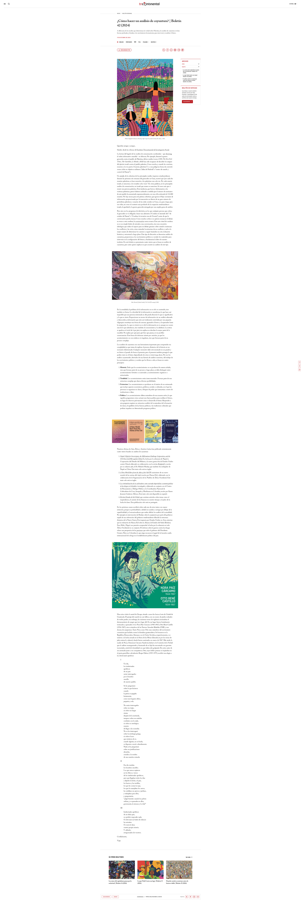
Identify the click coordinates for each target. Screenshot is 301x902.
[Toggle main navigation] (5, 4)
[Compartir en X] (163, 50)
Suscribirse (186, 101)
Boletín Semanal (127, 13)
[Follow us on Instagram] (194, 896)
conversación (139, 221)
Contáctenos (140, 897)
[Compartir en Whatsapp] (171, 50)
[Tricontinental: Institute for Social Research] (149, 3)
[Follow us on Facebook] (190, 896)
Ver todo (188, 857)
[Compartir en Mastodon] (182, 50)
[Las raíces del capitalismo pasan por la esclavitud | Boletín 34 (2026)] (122, 870)
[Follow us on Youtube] (198, 896)
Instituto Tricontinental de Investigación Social (153, 150)
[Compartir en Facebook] (167, 50)
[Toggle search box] (9, 4)
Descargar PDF (125, 50)
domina (168, 154)
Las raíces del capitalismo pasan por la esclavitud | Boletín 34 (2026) (191, 71)
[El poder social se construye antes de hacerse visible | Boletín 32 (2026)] (179, 870)
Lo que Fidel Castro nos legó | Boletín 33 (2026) (190, 75)
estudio (122, 176)
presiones (140, 530)
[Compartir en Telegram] (178, 50)
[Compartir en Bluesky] (175, 50)
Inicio (118, 13)
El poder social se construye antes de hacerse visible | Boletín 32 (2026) (190, 80)
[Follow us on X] (186, 896)
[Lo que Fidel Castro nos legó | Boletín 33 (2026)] (150, 870)
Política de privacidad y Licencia (154, 896)
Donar (115, 897)
